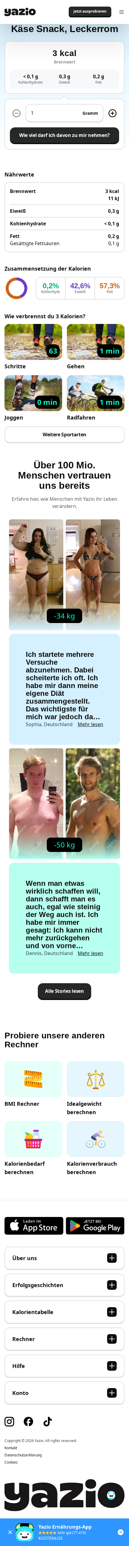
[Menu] (122, 12)
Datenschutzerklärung (23, 1455)
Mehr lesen (90, 724)
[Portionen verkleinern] (16, 113)
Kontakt (10, 1448)
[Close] (10, 1532)
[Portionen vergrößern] (112, 113)
